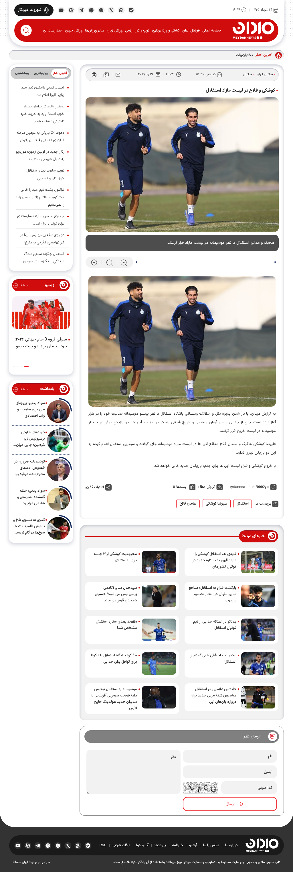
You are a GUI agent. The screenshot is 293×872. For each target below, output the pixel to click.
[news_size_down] (123, 262)
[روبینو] (91, 9)
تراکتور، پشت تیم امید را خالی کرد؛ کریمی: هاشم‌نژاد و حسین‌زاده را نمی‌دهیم (40, 197)
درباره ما (231, 845)
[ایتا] (121, 9)
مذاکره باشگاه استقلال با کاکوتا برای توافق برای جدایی (114, 659)
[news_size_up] (94, 262)
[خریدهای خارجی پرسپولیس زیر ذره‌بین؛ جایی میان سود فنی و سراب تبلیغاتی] (58, 440)
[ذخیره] (106, 75)
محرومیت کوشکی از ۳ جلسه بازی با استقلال (115, 557)
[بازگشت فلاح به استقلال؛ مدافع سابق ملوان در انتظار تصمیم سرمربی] (258, 596)
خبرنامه (177, 845)
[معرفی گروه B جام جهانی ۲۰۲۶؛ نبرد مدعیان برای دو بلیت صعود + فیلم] (41, 313)
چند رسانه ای (52, 31)
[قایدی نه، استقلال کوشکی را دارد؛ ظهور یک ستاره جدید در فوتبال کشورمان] (258, 562)
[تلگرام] (81, 9)
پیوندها (160, 845)
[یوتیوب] (61, 9)
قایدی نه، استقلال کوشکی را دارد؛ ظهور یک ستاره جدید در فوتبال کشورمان (214, 560)
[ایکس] (111, 9)
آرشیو (193, 845)
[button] (26, 366)
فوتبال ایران (191, 31)
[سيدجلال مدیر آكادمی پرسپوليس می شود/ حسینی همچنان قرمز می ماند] (159, 596)
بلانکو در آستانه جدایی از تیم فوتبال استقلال (214, 625)
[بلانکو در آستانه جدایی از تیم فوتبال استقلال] (258, 630)
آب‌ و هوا (142, 845)
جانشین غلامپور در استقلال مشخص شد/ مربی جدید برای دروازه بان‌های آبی (213, 695)
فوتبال (247, 74)
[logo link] (253, 30)
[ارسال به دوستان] (118, 75)
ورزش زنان (114, 31)
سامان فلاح (188, 504)
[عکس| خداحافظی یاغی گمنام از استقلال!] (258, 663)
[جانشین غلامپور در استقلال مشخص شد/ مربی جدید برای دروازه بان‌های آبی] (258, 697)
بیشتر (22, 285)
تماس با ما (211, 845)
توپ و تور (142, 31)
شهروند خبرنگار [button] (29, 10)
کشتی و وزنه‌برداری (166, 31)
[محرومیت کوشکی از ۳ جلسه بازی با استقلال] (159, 562)
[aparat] (71, 9)
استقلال (243, 504)
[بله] (131, 9)
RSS (103, 845)
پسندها (181, 486)
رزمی (128, 31)
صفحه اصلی (211, 31)
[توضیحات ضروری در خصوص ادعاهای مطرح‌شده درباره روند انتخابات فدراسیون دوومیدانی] (58, 469)
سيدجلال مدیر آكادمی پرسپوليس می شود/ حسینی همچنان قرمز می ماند (116, 594)
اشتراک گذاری (95, 487)
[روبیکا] (101, 9)
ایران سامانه (20, 862)
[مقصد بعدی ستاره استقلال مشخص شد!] (159, 630)
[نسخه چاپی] (94, 75)
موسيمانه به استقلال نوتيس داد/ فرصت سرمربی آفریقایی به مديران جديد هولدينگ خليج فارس (113, 698)
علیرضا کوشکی (216, 504)
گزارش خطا (207, 486)
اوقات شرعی (121, 845)
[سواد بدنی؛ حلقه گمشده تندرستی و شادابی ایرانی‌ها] (58, 499)
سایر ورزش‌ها (94, 31)
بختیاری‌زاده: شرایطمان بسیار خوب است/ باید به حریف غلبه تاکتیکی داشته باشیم (42, 114)
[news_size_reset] (109, 262)
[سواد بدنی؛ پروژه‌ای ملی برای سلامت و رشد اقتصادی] (58, 411)
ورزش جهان (73, 31)
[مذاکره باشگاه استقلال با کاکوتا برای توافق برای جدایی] (159, 663)
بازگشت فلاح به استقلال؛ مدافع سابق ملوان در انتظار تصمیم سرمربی (212, 594)
